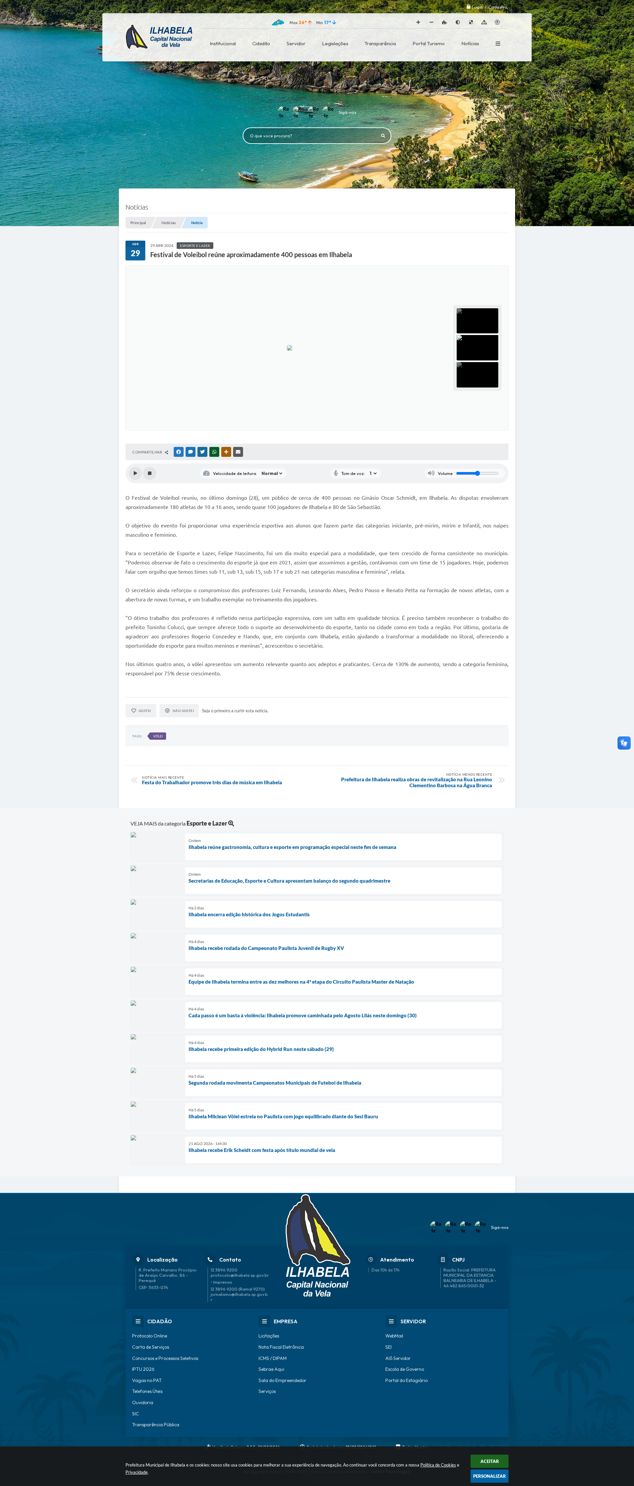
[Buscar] (383, 135)
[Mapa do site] (484, 22)
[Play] (135, 473)
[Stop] (149, 473)
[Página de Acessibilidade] (497, 22)
